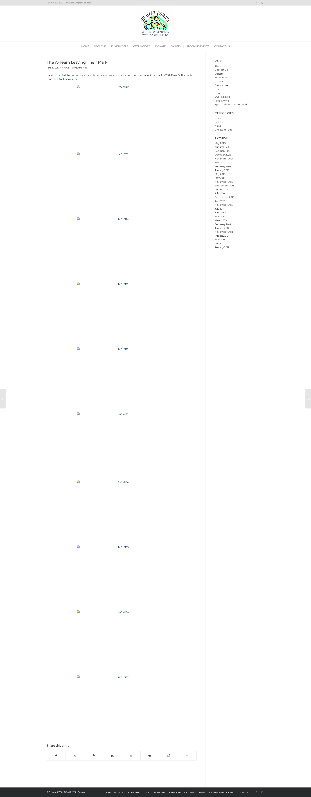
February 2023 (223, 150)
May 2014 (220, 216)
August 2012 (221, 243)
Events (218, 121)
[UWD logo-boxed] (155, 24)
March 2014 (221, 220)
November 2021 (224, 158)
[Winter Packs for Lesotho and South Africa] (3, 398)
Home (218, 89)
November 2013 (224, 231)
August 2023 (222, 146)
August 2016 (221, 189)
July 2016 (220, 193)
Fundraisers (221, 77)
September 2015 (224, 197)
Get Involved (222, 85)
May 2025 (220, 143)
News (66, 68)
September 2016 (224, 185)
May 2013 (220, 239)
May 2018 (220, 174)
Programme (222, 100)
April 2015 (220, 201)
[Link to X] (261, 2)
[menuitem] (85, 46)
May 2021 (220, 162)
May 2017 (220, 177)
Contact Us (221, 69)
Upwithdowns (80, 68)
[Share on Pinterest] (93, 755)
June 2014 (220, 212)
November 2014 (224, 204)
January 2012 (222, 247)
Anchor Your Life (68, 78)
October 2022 (223, 154)
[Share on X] (75, 755)
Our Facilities (222, 96)
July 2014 (220, 208)
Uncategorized (224, 129)
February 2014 (223, 224)
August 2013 (221, 235)
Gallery (219, 81)
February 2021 (223, 166)
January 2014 (222, 228)
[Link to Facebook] (256, 2)
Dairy (218, 118)
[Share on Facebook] (56, 755)
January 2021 (222, 170)
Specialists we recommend (231, 104)
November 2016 (224, 181)
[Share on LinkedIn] (112, 755)
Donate (219, 73)
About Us (220, 66)
